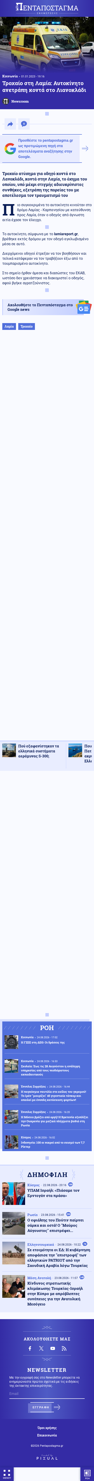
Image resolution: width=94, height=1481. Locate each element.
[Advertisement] (47, 540)
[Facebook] (30, 1348)
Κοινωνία (10, 76)
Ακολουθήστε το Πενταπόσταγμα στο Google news (40, 307)
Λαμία (9, 326)
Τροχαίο (27, 326)
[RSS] (64, 1348)
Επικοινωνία (47, 1435)
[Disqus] (47, 831)
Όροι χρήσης (47, 1428)
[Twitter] (41, 1348)
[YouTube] (52, 1348)
